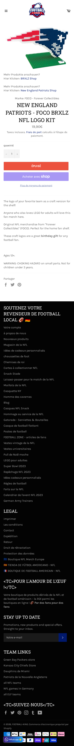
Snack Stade (12, 373)
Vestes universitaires (17, 448)
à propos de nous (15, 333)
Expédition (11, 536)
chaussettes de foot (16, 356)
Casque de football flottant (21, 425)
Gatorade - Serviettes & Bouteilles (26, 420)
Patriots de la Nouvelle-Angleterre (25, 677)
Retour (8, 542)
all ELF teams (12, 694)
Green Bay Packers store (19, 659)
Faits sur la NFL (14, 489)
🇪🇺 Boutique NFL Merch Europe (24, 559)
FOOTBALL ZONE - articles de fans (25, 437)
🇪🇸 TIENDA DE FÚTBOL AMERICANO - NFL (29, 565)
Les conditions (13, 524)
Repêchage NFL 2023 (17, 472)
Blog (6, 402)
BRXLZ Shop (28, 78)
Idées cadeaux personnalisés (22, 477)
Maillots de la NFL (15, 385)
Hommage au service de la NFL (23, 414)
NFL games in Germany (19, 688)
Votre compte (12, 327)
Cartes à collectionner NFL (21, 368)
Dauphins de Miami (17, 671)
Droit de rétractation (17, 547)
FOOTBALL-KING (20, 724)
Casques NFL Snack (16, 408)
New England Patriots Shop (38, 90)
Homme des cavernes (18, 396)
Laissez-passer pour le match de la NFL (29, 379)
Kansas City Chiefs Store (20, 665)
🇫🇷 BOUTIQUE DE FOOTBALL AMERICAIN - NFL (32, 570)
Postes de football (15, 431)
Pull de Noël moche (16, 454)
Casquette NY (12, 391)
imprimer (10, 519)
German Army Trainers (18, 500)
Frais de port (34, 132)
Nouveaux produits (16, 339)
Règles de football (15, 483)
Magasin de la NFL (15, 344)
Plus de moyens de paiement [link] (36, 185)
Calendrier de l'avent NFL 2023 (23, 495)
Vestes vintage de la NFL (19, 443)
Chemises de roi (14, 362)
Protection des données (19, 553)
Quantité (9, 145)
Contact (9, 530)
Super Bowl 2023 (15, 466)
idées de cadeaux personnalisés (24, 350)
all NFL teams (12, 682)
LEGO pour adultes (15, 460)
